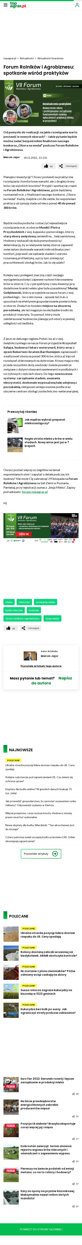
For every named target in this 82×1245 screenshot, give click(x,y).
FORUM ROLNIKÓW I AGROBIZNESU (22, 618)
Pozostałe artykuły (36, 854)
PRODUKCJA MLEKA (45, 602)
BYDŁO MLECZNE (14, 610)
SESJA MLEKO (52, 618)
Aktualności (27, 58)
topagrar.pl (9, 58)
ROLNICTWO (24, 602)
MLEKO (9, 602)
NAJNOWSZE (21, 750)
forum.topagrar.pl (35, 492)
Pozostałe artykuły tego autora (41, 666)
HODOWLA (34, 610)
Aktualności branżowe (50, 58)
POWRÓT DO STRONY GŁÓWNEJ (41, 1229)
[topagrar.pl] (18, 4)
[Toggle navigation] (5, 5)
